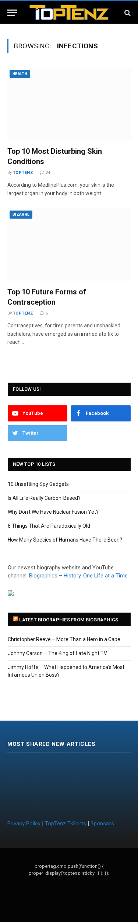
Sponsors (102, 823)
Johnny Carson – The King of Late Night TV (57, 653)
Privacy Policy (23, 823)
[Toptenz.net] (69, 12)
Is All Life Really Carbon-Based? (44, 498)
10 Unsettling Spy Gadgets (38, 484)
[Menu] (12, 12)
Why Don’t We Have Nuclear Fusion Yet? (53, 512)
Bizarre (21, 214)
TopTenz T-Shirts (65, 823)
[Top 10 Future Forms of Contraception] (69, 244)
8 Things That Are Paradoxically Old (49, 526)
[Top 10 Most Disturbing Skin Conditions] (69, 104)
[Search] (127, 12)
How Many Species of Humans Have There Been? (65, 540)
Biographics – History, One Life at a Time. (79, 575)
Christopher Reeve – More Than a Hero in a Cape (64, 639)
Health (20, 74)
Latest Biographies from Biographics (68, 619)
